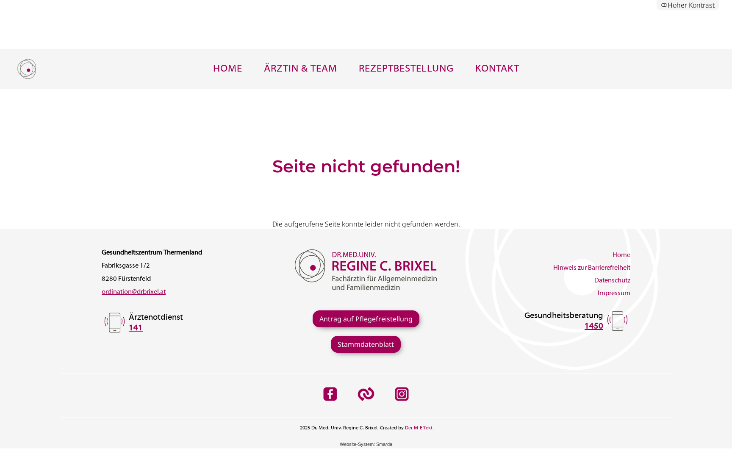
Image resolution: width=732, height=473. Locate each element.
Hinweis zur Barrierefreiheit (591, 268)
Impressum (614, 293)
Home (227, 69)
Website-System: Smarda (366, 444)
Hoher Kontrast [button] (691, 5)
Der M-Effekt (419, 428)
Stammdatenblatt (366, 344)
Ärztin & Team (300, 69)
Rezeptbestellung (406, 69)
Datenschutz (612, 280)
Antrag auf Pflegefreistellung (366, 319)
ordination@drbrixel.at (134, 292)
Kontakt (497, 69)
